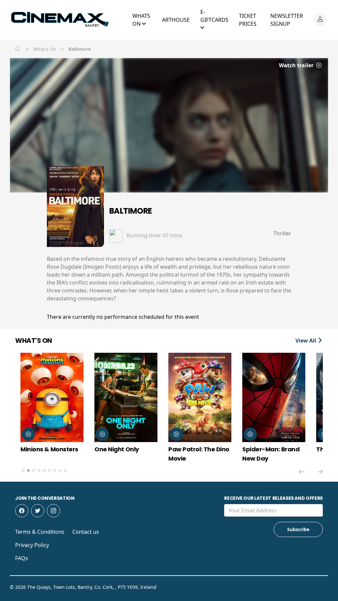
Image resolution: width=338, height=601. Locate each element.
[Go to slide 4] (39, 470)
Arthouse (176, 19)
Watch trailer (297, 65)
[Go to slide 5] (44, 470)
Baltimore (130, 210)
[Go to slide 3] (33, 470)
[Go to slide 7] (54, 470)
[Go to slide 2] (28, 470)
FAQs (21, 558)
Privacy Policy (32, 545)
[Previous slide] (305, 471)
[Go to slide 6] (49, 470)
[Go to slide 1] (23, 470)
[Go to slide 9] (65, 470)
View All (306, 340)
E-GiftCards (214, 15)
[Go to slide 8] (60, 470)
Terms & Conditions (39, 531)
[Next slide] (320, 471)
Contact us (85, 531)
